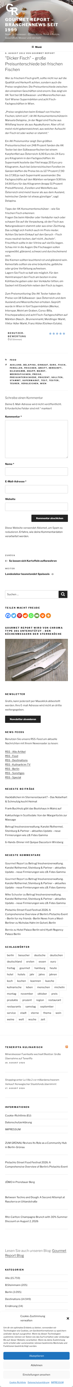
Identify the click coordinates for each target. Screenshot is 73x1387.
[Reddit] (25, 615)
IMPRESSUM (57, 1382)
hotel (10, 974)
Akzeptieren (36, 1355)
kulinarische (14, 987)
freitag (11, 968)
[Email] (36, 615)
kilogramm (17, 371)
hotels (21, 974)
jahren (53, 974)
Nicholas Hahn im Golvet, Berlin (37, 922)
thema (47, 1012)
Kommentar (13, 416)
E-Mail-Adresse (15, 481)
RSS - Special (13, 777)
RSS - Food (11, 756)
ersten (30, 961)
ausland (16, 365)
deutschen (56, 955)
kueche (49, 980)
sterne (35, 1012)
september (47, 1006)
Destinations (13, 1299)
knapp (31, 371)
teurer (15, 383)
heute (53, 968)
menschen (43, 987)
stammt (15, 380)
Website (10, 499)
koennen (35, 980)
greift (42, 368)
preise (37, 374)
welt (21, 1019)
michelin (59, 987)
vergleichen (30, 383)
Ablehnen (36, 1365)
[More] (48, 615)
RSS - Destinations (16, 760)
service (11, 1012)
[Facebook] (8, 615)
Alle (7, 1278)
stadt (23, 1012)
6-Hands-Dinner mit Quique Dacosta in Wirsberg (34, 842)
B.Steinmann (13, 1285)
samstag (30, 1006)
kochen (21, 980)
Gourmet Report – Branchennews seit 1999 (31, 24)
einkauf (43, 365)
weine (10, 1019)
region (40, 1000)
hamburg (39, 968)
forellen (16, 368)
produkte (12, 1000)
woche (32, 1019)
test (44, 380)
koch (10, 980)
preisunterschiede (23, 377)
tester (54, 380)
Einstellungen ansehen (36, 1374)
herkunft (55, 368)
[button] (68, 1318)
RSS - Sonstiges (14, 773)
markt (41, 371)
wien (43, 383)
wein (58, 1012)
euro (53, 365)
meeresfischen (20, 374)
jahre (42, 974)
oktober (42, 993)
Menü (38, 46)
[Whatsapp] (31, 615)
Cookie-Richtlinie (18, 1382)
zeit (43, 1019)
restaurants (14, 1006)
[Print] (42, 615)
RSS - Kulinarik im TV (18, 764)
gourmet (25, 968)
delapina (29, 365)
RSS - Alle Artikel (15, 751)
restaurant (54, 1000)
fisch (62, 365)
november (27, 993)
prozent (44, 377)
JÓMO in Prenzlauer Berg (20, 1182)
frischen (30, 368)
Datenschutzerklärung (38, 1382)
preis (54, 993)
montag (11, 993)
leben (29, 987)
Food (13, 360)
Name (9, 464)
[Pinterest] (19, 615)
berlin (10, 955)
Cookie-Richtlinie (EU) (18, 1115)
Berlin (8, 1292)
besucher (24, 955)
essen (42, 961)
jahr (32, 974)
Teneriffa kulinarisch (24, 1047)
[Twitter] (13, 615)
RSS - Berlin (12, 768)
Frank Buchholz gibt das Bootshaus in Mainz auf (33, 808)
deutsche (39, 955)
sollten (57, 377)
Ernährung (11, 1306)
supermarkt (31, 380)
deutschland (14, 961)
